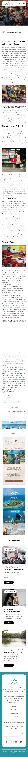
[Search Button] (20, 3)
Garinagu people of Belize (11, 47)
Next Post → (14, 417)
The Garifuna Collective (15, 134)
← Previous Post (14, 407)
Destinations (14, 713)
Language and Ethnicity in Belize (11, 402)
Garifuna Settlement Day (9, 398)
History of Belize (6, 400)
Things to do (14, 716)
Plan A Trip (14, 710)
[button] (23, 3)
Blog (14, 719)
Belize (19, 68)
